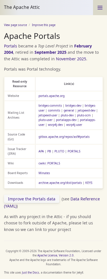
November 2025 (71, 58)
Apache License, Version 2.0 (55, 255)
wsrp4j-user (74, 125)
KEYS (88, 183)
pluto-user (46, 120)
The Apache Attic (22, 7)
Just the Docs (30, 272)
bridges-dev (73, 105)
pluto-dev (67, 115)
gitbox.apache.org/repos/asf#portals (64, 137)
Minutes (44, 173)
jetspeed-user (48, 115)
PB (49, 151)
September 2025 (50, 52)
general (69, 110)
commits (54, 110)
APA (41, 151)
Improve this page (43, 25)
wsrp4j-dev (55, 125)
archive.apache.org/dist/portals (60, 183)
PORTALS (74, 151)
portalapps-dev (66, 120)
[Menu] (100, 7)
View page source (15, 25)
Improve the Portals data (31, 199)
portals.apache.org (51, 96)
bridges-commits (50, 105)
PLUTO (59, 151)
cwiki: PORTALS (49, 163)
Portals (10, 46)
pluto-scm (84, 115)
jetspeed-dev (86, 110)
